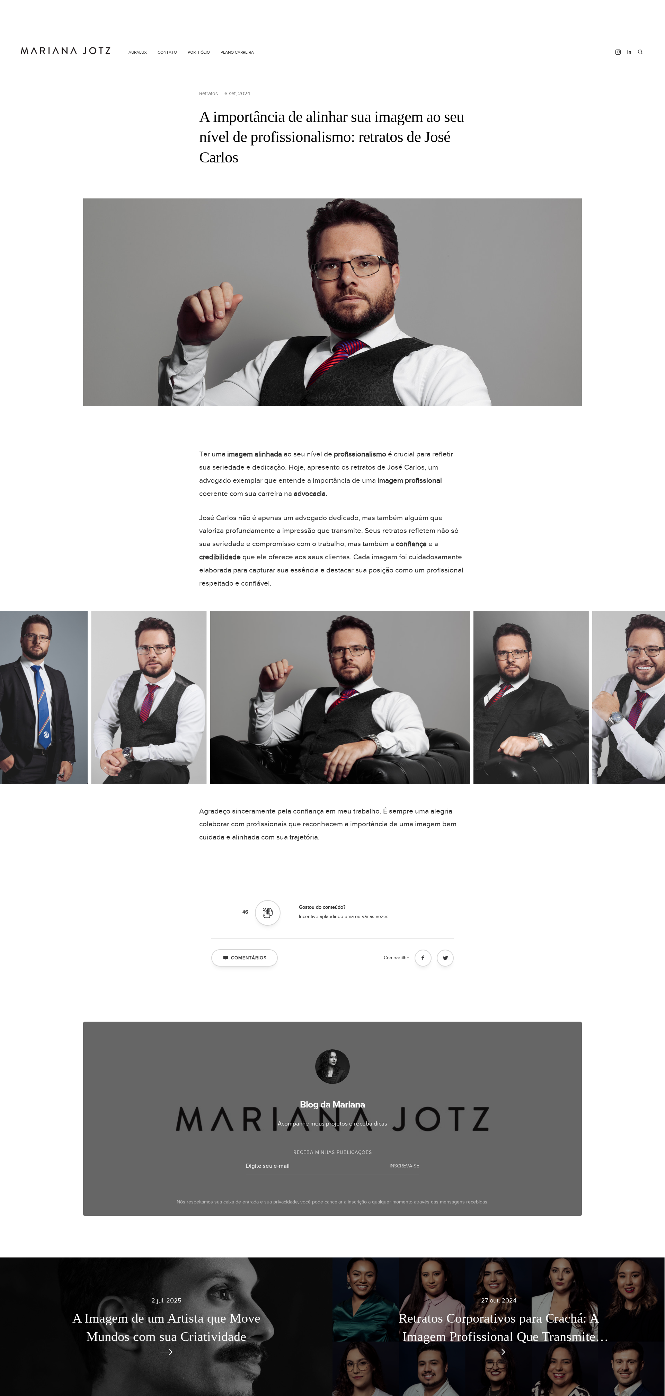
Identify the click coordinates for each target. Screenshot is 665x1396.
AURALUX (137, 52)
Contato (167, 52)
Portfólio (199, 52)
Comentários (249, 958)
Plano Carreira (237, 52)
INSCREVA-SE (404, 1166)
